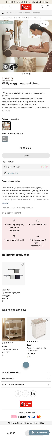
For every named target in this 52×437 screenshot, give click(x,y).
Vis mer (5, 203)
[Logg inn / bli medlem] (10, 6)
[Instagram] (25, 393)
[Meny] (3, 7)
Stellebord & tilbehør (32, 18)
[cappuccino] (6, 125)
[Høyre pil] (29, 74)
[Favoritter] (42, 6)
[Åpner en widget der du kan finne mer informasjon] (39, 433)
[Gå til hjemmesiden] (26, 7)
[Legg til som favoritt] (22, 264)
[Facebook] (18, 393)
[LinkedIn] (33, 393)
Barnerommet (7, 18)
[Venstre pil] (22, 74)
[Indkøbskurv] (48, 7)
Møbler (18, 18)
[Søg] (3, 13)
